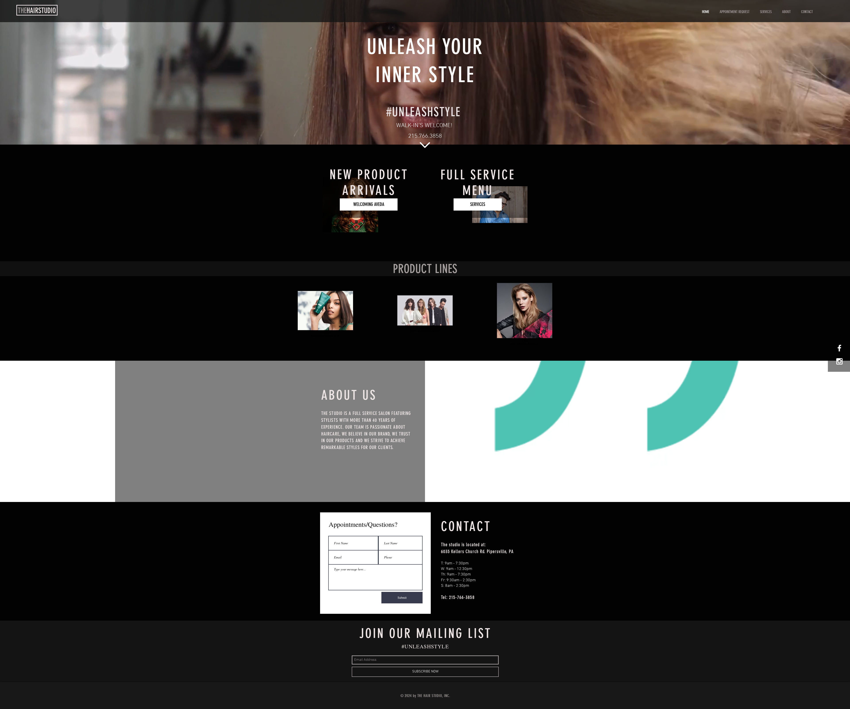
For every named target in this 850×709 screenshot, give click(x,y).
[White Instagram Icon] (839, 361)
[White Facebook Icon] (839, 348)
